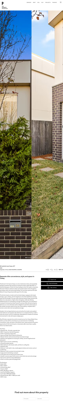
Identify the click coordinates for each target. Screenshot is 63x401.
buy (42, 2)
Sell (38, 2)
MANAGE (29, 2)
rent (34, 2)
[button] (48, 2)
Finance (54, 2)
